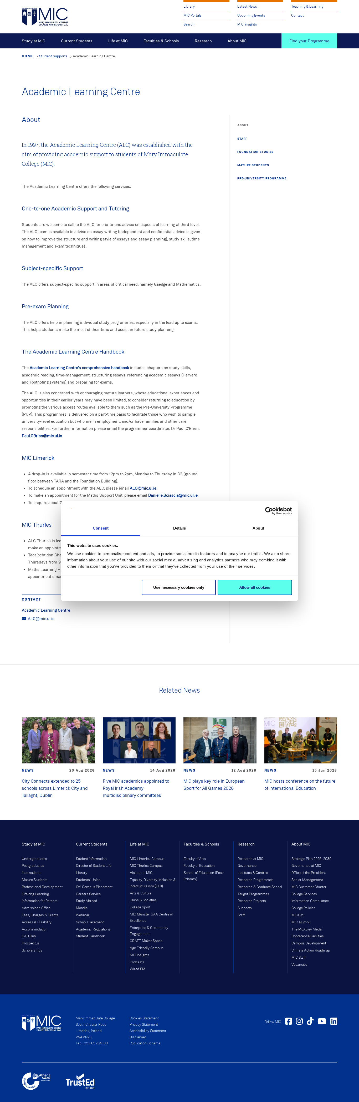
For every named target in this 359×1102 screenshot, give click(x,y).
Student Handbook (90, 936)
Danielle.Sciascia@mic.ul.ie (173, 495)
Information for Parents (40, 901)
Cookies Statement (144, 1018)
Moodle (82, 908)
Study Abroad (86, 901)
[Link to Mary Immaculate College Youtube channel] (321, 1022)
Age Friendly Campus (146, 948)
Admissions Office (36, 908)
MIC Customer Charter (308, 887)
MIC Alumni (300, 922)
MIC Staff (298, 957)
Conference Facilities (307, 936)
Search (188, 24)
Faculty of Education (199, 866)
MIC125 (297, 915)
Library (189, 6)
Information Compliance (310, 901)
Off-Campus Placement (94, 887)
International (31, 873)
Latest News (247, 6)
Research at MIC (250, 859)
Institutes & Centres (253, 873)
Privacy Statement (144, 1024)
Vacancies (299, 965)
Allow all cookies (254, 587)
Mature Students (35, 880)
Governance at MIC (306, 866)
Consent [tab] (101, 528)
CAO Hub (29, 936)
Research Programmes (256, 880)
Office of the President (308, 873)
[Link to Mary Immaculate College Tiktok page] (310, 1022)
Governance (247, 866)
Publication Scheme (145, 1043)
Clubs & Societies (143, 900)
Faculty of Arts (195, 859)
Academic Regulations (93, 929)
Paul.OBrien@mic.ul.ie (42, 436)
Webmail (83, 915)
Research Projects (252, 901)
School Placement (90, 922)
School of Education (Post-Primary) (204, 876)
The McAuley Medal (306, 929)
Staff (241, 915)
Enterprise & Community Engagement (149, 931)
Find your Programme (309, 41)
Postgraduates (33, 866)
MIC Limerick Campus (147, 859)
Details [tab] (179, 528)
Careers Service (88, 894)
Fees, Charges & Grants (40, 915)
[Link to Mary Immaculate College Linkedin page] (333, 1022)
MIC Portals (192, 15)
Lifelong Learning (35, 894)
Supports (245, 908)
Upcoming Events (251, 15)
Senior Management (307, 880)
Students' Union (88, 880)
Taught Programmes (253, 894)
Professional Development (42, 887)
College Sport (140, 907)
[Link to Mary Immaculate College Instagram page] (299, 1022)
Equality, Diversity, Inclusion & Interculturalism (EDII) (153, 883)
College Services (304, 894)
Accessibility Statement (148, 1031)
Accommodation (35, 929)
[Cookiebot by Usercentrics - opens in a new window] (269, 511)
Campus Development (308, 943)
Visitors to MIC (141, 873)
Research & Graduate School (260, 887)
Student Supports (53, 56)
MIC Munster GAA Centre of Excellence (151, 918)
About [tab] (258, 528)
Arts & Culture (140, 893)
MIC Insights (247, 24)
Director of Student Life (93, 866)
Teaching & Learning (307, 6)
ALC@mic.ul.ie (143, 488)
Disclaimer (138, 1037)
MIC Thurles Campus (146, 866)
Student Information (91, 859)
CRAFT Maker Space (146, 941)
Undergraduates (34, 859)
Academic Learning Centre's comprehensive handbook (79, 367)
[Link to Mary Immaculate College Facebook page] (288, 1022)
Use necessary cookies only (178, 587)
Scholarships (32, 950)
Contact (297, 15)
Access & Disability (37, 922)
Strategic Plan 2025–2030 (311, 859)
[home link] (45, 16)
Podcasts (137, 962)
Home (28, 56)
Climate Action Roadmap (310, 950)
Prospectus (30, 943)
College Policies (303, 908)
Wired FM (137, 969)
